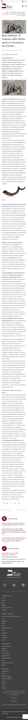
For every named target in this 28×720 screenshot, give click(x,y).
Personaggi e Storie (6, 607)
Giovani (4, 674)
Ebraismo (4, 648)
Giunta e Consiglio (6, 676)
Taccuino (4, 610)
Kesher (3, 665)
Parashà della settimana (7, 662)
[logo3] (7, 6)
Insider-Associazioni (7, 678)
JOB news (4, 683)
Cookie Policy (14, 701)
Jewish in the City (6, 653)
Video (3, 660)
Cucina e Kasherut (6, 646)
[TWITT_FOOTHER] (14, 585)
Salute (3, 630)
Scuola (3, 685)
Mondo (3, 605)
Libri (3, 625)
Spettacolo (4, 633)
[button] (2, 1)
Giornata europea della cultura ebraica (11, 616)
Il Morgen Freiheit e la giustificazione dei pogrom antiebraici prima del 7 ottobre (13, 523)
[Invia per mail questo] (4, 503)
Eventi (3, 598)
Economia (4, 621)
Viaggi (3, 640)
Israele (3, 600)
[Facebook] (22, 1)
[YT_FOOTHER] (23, 585)
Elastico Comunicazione (20, 717)
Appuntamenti (5, 671)
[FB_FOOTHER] (4, 585)
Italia (3, 603)
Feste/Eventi (5, 651)
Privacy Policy (14, 698)
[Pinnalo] (19, 503)
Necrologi (4, 688)
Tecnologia (4, 637)
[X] (25, 1)
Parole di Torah (18, 50)
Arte (3, 618)
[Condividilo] (7, 503)
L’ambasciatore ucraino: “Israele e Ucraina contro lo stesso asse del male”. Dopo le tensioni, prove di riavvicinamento (14, 539)
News (3, 681)
